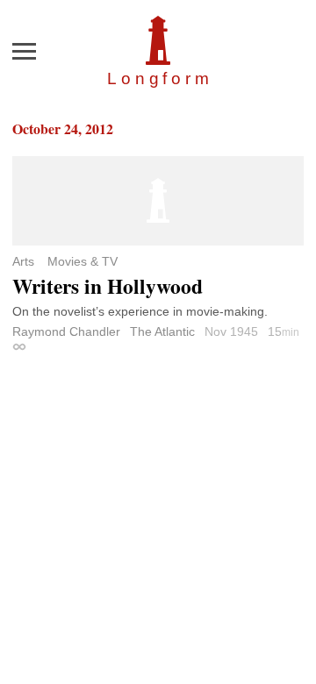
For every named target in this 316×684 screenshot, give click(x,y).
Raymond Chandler (66, 331)
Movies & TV (82, 261)
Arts (23, 261)
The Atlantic (162, 331)
